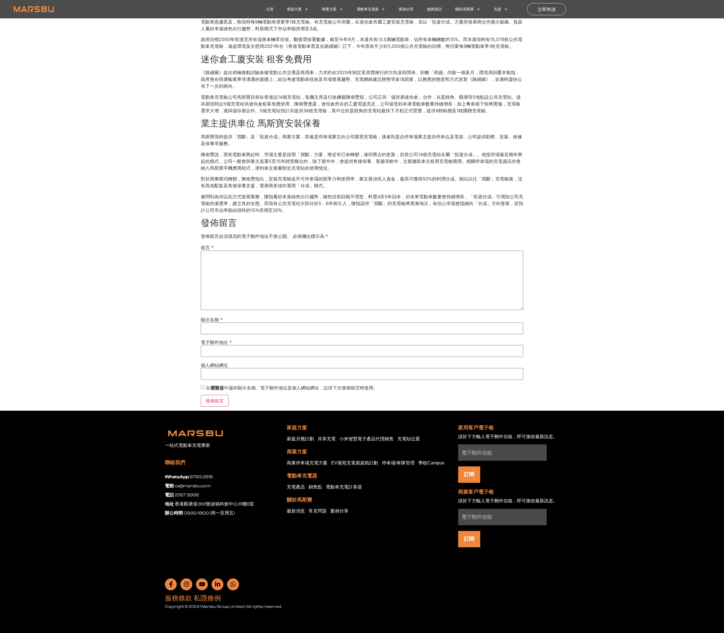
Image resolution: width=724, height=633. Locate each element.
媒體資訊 (434, 9)
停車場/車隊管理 (398, 463)
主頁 (269, 9)
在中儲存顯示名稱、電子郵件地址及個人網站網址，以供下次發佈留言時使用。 (292, 388)
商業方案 (329, 9)
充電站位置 (408, 439)
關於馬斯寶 (464, 9)
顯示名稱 (212, 319)
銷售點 (315, 487)
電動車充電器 (368, 9)
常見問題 (318, 511)
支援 (497, 9)
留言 (207, 247)
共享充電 (327, 439)
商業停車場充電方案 (307, 463)
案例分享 (406, 9)
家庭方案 (294, 9)
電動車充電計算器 (344, 487)
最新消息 (296, 511)
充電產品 (296, 487)
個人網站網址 (214, 365)
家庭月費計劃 (300, 439)
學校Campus (431, 463)
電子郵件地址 (216, 342)
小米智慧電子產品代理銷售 (366, 439)
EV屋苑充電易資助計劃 (354, 463)
